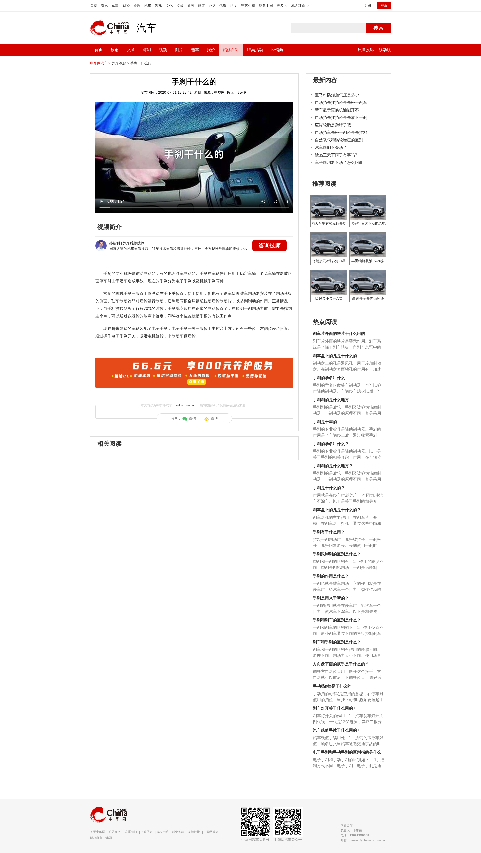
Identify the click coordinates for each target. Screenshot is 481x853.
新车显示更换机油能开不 (337, 110)
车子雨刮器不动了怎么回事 (339, 162)
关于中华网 (97, 832)
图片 (179, 50)
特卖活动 (255, 50)
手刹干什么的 (140, 63)
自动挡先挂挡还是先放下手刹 (341, 117)
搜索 (378, 28)
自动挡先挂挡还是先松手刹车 (341, 102)
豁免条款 (178, 832)
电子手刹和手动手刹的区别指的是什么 (347, 752)
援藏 (179, 6)
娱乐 (136, 6)
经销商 (277, 50)
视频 (163, 50)
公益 (212, 6)
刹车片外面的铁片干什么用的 (339, 333)
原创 (115, 50)
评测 (147, 50)
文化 (169, 6)
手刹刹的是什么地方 (331, 400)
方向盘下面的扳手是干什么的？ (341, 664)
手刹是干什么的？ (329, 488)
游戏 (158, 6)
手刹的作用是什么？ (331, 576)
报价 (211, 50)
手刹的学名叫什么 (329, 378)
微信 (192, 418)
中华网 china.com (111, 28)
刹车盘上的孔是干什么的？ (337, 510)
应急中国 (266, 6)
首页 (93, 6)
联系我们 (131, 832)
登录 (384, 5)
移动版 (385, 50)
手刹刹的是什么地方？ (333, 466)
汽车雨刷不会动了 (331, 147)
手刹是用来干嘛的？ (331, 598)
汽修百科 (231, 50)
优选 (222, 6)
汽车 (147, 6)
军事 (115, 6)
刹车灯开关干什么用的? (334, 708)
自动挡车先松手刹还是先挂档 (341, 132)
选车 (195, 50)
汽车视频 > (120, 63)
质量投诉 (366, 50)
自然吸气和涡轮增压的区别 (339, 140)
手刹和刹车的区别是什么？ (337, 620)
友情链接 (194, 832)
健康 (201, 6)
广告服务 (115, 832)
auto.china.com (186, 405)
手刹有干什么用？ (329, 532)
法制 (233, 6)
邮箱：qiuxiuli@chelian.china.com (364, 840)
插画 (190, 6)
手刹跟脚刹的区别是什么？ (337, 554)
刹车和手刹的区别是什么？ (337, 642)
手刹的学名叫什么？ (331, 444)
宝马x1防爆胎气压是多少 (337, 95)
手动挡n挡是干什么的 (332, 686)
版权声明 (162, 832)
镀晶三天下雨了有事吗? (336, 155)
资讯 (104, 6)
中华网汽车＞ (100, 63)
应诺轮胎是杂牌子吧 (333, 125)
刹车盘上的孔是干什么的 (335, 356)
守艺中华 (248, 6)
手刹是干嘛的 (325, 422)
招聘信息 (147, 832)
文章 (131, 50)
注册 (368, 5)
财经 (126, 6)
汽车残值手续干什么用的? (336, 730)
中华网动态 (211, 832)
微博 (214, 418)
